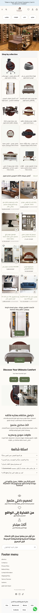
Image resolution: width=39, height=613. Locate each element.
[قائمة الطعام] (2, 9)
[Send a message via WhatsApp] (35, 609)
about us (4, 559)
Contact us (4, 562)
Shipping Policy (6, 576)
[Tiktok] (23, 594)
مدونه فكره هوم (6, 586)
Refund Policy (5, 569)
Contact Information (7, 572)
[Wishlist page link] (28, 9)
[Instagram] (19, 594)
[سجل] (35, 547)
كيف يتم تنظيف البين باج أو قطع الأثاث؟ (12, 472)
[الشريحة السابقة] (3, 37)
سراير (18, 17)
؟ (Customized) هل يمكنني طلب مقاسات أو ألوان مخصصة (18, 468)
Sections (4, 582)
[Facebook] (16, 594)
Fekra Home (21, 590)
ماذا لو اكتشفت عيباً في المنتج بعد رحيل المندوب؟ (15, 460)
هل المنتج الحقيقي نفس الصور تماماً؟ (12, 455)
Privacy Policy (5, 566)
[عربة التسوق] (37, 9)
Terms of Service (6, 579)
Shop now (19, 37)
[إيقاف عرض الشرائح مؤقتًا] (16, 49)
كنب (10, 17)
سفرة (26, 17)
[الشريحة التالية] (36, 37)
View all (35, 176)
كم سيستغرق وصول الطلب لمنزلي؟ (11, 464)
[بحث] (6, 9)
